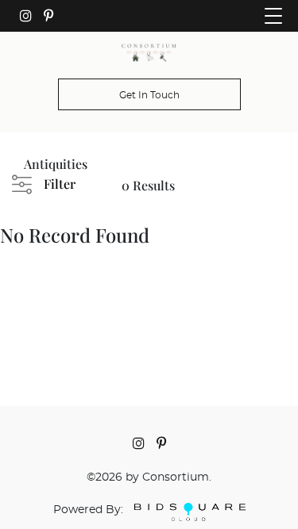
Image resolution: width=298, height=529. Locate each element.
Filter (59, 183)
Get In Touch (149, 95)
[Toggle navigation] (273, 16)
